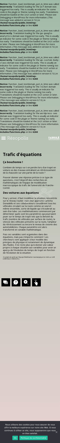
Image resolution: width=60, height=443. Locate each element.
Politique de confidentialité (33, 438)
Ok (15, 438)
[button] (3, 138)
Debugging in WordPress (12, 17)
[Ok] (56, 432)
